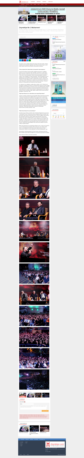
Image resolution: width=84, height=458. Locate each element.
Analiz (38, 4)
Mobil (21, 454)
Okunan (56, 36)
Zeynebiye (23, 4)
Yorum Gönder (45, 410)
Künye (24, 454)
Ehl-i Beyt (27, 4)
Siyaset (42, 4)
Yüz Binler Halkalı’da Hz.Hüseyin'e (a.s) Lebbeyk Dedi (58, 75)
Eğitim (46, 4)
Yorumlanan (62, 36)
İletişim (28, 454)
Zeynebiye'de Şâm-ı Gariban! (57, 71)
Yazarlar (54, 105)
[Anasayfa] (19, 4)
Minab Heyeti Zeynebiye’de (56, 39)
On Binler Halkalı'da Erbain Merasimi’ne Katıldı (58, 43)
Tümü (64, 61)
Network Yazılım (62, 454)
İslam (31, 4)
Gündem (34, 4)
